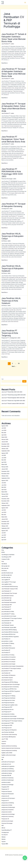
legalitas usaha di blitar (7, 752)
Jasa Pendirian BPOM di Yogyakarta (10, 636)
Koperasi (4, 743)
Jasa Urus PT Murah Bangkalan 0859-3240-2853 (13, 397)
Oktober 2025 (5, 448)
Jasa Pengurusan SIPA (7, 725)
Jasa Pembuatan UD (6, 623)
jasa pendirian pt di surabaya (8, 659)
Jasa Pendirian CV (6, 638)
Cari (2, 379)
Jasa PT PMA (5, 739)
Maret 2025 (4, 464)
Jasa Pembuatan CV (6, 591)
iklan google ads (5, 566)
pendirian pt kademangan (8, 780)
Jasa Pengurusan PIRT (7, 707)
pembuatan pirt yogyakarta (8, 766)
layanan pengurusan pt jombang (9, 750)
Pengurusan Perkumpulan (8, 793)
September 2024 (6, 478)
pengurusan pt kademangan (8, 807)
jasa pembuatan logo (6, 597)
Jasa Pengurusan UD (6, 727)
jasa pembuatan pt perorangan (9, 616)
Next (14, 366)
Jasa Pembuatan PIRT (7, 604)
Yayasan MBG (5, 843)
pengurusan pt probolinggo (8, 814)
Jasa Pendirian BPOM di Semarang (10, 632)
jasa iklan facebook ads (7, 572)
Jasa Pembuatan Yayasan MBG (9, 627)
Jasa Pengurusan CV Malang (8, 695)
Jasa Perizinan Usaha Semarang (9, 734)
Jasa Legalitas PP (6, 579)
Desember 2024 (5, 471)
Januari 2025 (5, 469)
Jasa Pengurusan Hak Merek (8, 698)
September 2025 (6, 450)
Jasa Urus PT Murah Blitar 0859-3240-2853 (12, 392)
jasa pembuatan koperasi (7, 595)
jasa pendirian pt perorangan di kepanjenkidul (12, 666)
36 (19, 363)
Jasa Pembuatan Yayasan (8, 625)
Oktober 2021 (5, 526)
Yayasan (4, 841)
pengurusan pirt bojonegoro (8, 798)
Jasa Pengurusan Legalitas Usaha (9, 705)
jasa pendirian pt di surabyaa (8, 661)
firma (3, 561)
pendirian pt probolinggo (7, 784)
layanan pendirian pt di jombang (9, 745)
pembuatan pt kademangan (8, 771)
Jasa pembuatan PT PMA (7, 620)
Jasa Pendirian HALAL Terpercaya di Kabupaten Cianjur (12, 236)
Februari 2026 (5, 439)
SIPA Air (3, 827)
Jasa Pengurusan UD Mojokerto (9, 730)
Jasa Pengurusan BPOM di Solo (9, 689)
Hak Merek (4, 563)
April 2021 (4, 539)
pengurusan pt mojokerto (8, 809)
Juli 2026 (4, 428)
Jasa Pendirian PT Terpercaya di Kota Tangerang (10, 333)
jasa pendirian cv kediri (7, 641)
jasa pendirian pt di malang (8, 654)
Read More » (5, 63)
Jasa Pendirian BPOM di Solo (8, 634)
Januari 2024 (5, 496)
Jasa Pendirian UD (6, 673)
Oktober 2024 (5, 476)
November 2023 (5, 501)
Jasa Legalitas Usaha (6, 584)
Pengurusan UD (5, 818)
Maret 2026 (4, 437)
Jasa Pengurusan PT (6, 711)
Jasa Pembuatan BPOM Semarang (10, 586)
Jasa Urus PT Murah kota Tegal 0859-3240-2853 (13, 400)
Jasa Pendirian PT (6, 43)
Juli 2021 (4, 532)
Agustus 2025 (5, 453)
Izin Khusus (4, 241)
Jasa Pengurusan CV (6, 693)
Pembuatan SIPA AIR (6, 775)
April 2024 (4, 489)
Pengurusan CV (5, 789)
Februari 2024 (5, 494)
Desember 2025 (5, 444)
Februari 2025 (5, 466)
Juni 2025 (4, 457)
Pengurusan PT (5, 337)
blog (3, 550)
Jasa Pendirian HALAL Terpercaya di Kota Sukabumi (11, 300)
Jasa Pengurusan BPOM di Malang (10, 682)
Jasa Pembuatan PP (6, 607)
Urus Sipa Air (5, 834)
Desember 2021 (5, 521)
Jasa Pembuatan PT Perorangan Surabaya (12, 618)
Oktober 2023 (5, 503)
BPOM (3, 552)
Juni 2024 (4, 485)
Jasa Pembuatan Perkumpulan (9, 602)
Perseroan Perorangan (7, 178)
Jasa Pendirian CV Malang (8, 643)
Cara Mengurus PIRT (6, 556)
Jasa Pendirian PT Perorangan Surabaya (11, 668)
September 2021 (5, 528)
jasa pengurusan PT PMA (7, 723)
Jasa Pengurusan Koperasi (8, 702)
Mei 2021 (4, 537)
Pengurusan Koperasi (7, 791)
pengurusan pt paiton (7, 811)
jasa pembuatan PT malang (8, 613)
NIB (2, 759)
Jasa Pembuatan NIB (6, 600)
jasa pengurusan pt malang (8, 714)
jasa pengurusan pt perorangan (9, 716)
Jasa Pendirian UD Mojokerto (8, 675)
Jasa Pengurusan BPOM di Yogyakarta (11, 691)
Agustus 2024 (5, 480)
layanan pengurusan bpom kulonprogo (11, 748)
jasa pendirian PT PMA (7, 670)
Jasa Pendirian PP (6, 650)
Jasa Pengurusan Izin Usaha (8, 700)
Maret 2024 (4, 491)
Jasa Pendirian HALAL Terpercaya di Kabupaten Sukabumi (12, 268)
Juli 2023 (4, 510)
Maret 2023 (4, 516)
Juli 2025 (4, 455)
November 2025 (5, 446)
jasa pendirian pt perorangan (8, 664)
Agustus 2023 (5, 507)
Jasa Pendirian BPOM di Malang (9, 629)
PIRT (3, 825)
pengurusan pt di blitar (7, 805)
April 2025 (4, 462)
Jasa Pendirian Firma (6, 645)
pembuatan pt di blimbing (7, 768)
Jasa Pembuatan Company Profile (10, 588)
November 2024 (5, 473)
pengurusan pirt (5, 796)
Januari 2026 (5, 441)
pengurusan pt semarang (7, 816)
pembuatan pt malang (7, 773)
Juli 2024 (4, 482)
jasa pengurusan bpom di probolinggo (11, 684)
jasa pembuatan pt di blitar (8, 611)
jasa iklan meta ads (6, 577)
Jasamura (4, 741)
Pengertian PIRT (5, 786)
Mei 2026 (4, 432)
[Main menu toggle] (25, 2)
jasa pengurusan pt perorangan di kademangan (13, 718)
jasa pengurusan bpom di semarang (10, 686)
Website (3, 839)
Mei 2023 (4, 514)
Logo (3, 757)
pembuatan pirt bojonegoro (8, 761)
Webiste (3, 837)
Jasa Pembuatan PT (6, 609)
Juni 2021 (4, 535)
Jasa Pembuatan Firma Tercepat (9, 593)
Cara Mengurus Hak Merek (8, 554)
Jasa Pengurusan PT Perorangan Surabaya (12, 720)
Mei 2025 (4, 460)
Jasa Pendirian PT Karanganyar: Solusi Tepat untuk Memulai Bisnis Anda (13, 139)
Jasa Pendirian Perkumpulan (8, 648)
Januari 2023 (5, 519)
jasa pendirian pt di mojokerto (9, 657)
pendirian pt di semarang (7, 777)
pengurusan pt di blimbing (8, 802)
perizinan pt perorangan (7, 821)
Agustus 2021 (5, 530)
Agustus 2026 (5, 425)
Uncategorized (5, 208)
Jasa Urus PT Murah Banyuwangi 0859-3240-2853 (14, 394)
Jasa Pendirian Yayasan (7, 677)
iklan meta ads (5, 568)
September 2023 (6, 505)
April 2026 (4, 435)
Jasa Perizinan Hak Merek (8, 732)
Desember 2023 (5, 498)
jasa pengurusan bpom (7, 679)
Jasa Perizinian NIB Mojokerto (9, 736)
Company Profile (5, 559)
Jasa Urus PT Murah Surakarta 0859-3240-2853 (13, 403)
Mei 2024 (4, 487)
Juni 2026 (4, 430)
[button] (25, 858)
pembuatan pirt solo (6, 764)
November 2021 (5, 523)
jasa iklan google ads (7, 575)
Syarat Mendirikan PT (7, 830)
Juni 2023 (4, 512)
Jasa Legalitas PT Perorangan (9, 582)
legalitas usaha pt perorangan (9, 755)
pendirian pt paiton (6, 782)
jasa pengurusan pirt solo (7, 709)
